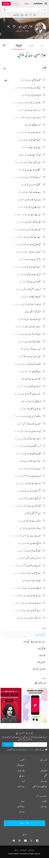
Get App (6, 4)
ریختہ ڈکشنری (20, 807)
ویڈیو (22, 15)
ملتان (20, 31)
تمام (41, 45)
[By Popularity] (5, 69)
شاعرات (42, 655)
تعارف (31, 45)
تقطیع (45, 776)
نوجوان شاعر (41, 662)
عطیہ (45, 765)
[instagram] (19, 841)
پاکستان (17, 31)
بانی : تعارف (20, 771)
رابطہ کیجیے (21, 776)
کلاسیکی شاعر (41, 648)
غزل (18, 45)
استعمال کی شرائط (23, 850)
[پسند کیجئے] (14, 26)
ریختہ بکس (21, 812)
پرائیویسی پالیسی (30, 749)
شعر (30, 15)
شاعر (34, 15)
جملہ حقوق (16, 850)
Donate (15, 4)
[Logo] (38, 3)
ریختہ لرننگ (44, 807)
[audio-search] (5, 10)
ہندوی (22, 801)
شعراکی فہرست (40, 634)
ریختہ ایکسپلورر (20, 787)
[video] (5, 80)
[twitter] (31, 841)
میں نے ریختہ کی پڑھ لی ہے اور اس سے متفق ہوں (25, 749)
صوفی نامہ (44, 801)
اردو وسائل (44, 781)
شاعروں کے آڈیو (39, 668)
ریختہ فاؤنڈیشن (20, 765)
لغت (26, 15)
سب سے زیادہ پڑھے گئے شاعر (34, 641)
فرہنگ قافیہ (44, 771)
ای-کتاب (16, 15)
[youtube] (25, 841)
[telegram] (14, 841)
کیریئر (22, 781)
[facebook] (37, 841)
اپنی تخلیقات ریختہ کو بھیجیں (40, 787)
